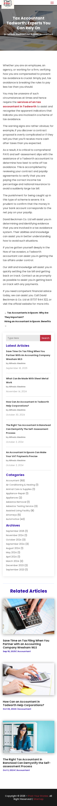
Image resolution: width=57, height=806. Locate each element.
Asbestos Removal (16, 501)
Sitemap (38, 799)
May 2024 (11, 552)
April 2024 (11, 556)
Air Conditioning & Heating (20, 484)
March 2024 (12, 561)
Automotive (12, 519)
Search (45, 338)
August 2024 (13, 548)
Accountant (46, 34)
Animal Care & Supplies (19, 489)
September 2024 (15, 544)
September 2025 (15, 531)
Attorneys (11, 514)
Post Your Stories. (38, 796)
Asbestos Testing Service (20, 506)
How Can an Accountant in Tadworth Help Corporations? (23, 703)
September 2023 (15, 569)
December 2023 (15, 565)
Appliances (12, 497)
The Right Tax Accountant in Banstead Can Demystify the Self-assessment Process (28, 429)
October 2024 (14, 539)
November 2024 (15, 535)
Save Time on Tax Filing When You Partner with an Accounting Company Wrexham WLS (28, 355)
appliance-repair (15, 493)
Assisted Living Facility (18, 510)
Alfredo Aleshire (16, 34)
